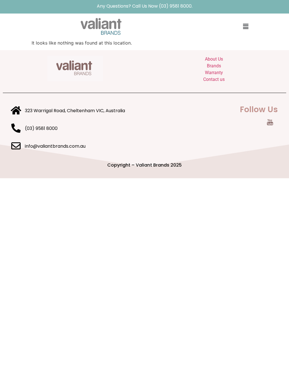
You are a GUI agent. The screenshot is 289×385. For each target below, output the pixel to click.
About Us (214, 59)
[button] (245, 26)
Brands (214, 65)
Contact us (214, 79)
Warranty (214, 72)
